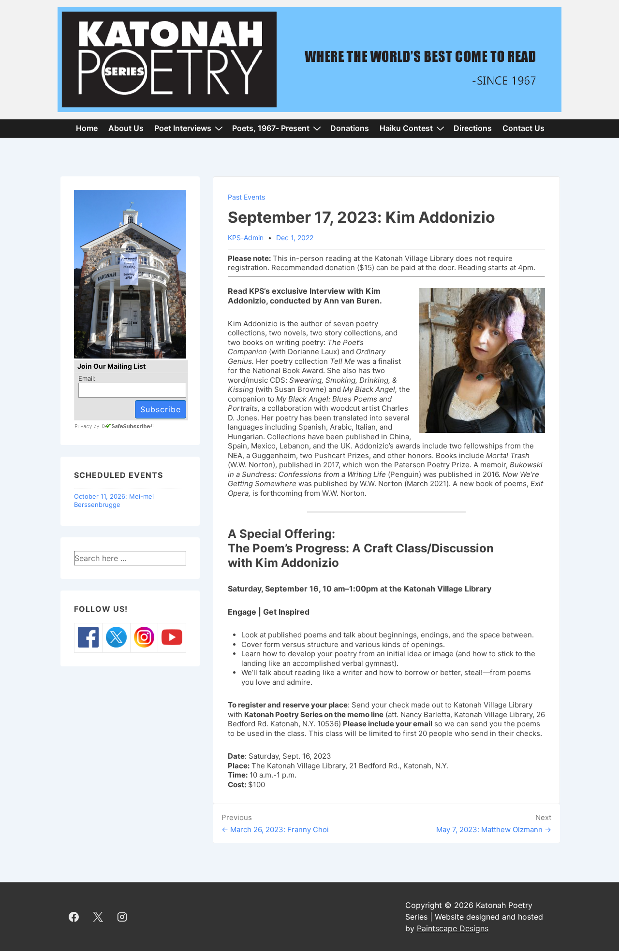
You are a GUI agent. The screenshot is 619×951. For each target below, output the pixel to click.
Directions (473, 128)
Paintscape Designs (452, 928)
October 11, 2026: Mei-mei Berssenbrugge (114, 500)
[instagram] (122, 917)
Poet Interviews (182, 128)
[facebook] (74, 917)
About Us (126, 128)
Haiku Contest (406, 128)
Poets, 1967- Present (271, 128)
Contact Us (523, 128)
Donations (349, 128)
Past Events (246, 197)
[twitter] (98, 917)
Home (87, 128)
